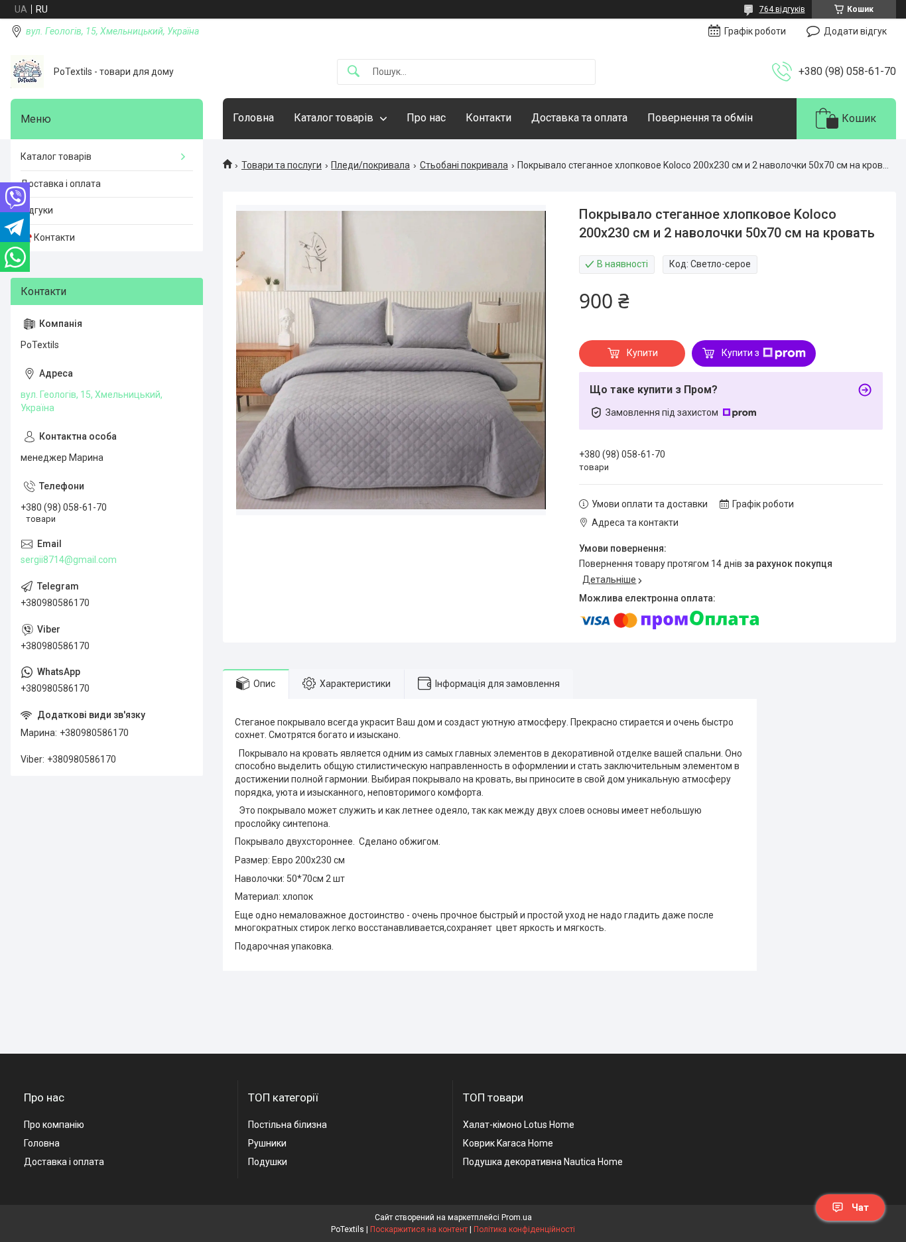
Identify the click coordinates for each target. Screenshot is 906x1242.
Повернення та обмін (700, 117)
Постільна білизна (287, 1124)
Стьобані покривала (464, 165)
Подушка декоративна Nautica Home (543, 1161)
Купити (642, 352)
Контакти (488, 117)
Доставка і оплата (61, 183)
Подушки (267, 1161)
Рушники (267, 1143)
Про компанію (54, 1124)
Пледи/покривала (370, 165)
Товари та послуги (281, 165)
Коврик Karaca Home (508, 1143)
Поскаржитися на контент (419, 1229)
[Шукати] (353, 72)
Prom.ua (516, 1217)
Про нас (426, 117)
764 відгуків (782, 9)
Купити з (740, 352)
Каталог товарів (333, 117)
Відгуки (37, 210)
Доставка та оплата (579, 117)
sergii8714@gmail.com (69, 559)
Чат (860, 1207)
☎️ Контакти (48, 237)
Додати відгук (855, 31)
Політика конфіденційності (524, 1229)
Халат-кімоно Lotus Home (518, 1124)
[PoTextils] (27, 71)
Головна (253, 117)
